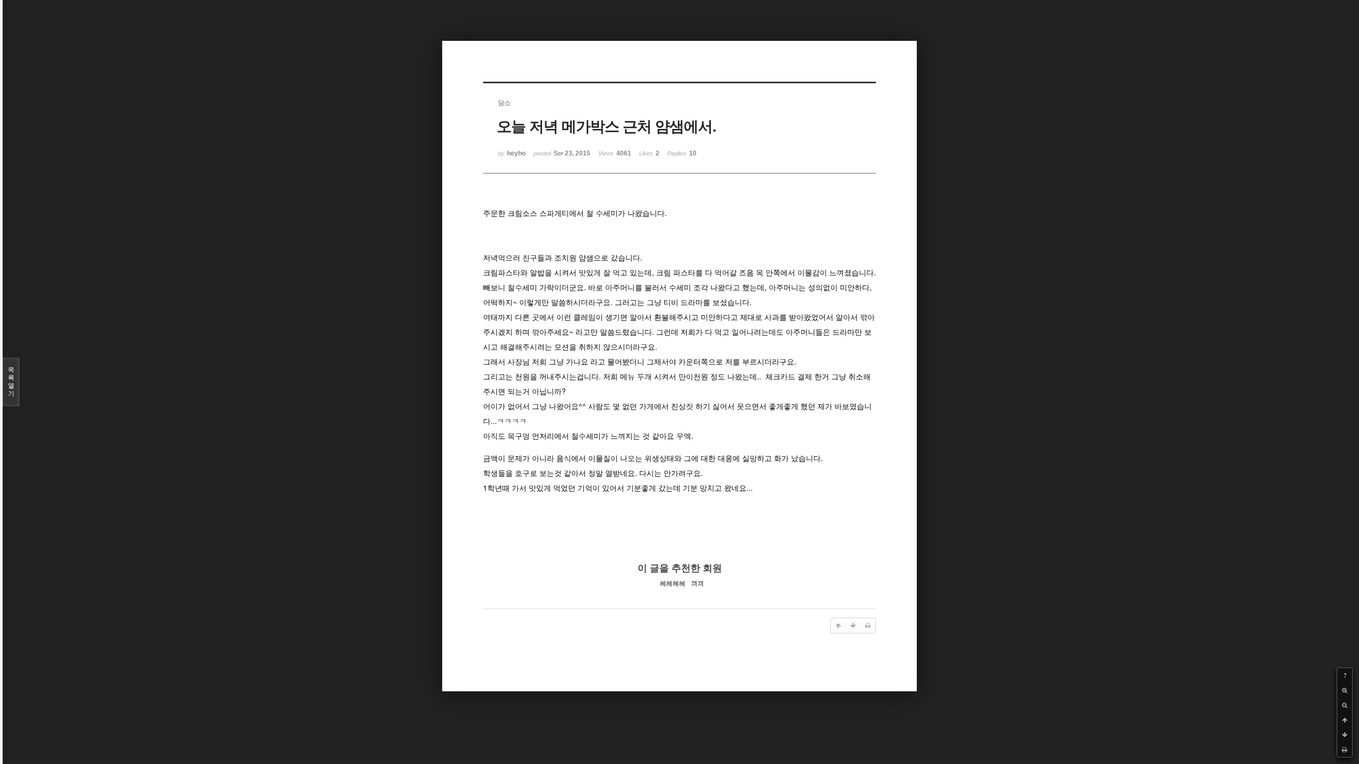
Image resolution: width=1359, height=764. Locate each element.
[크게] (1344, 690)
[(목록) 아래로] (1344, 734)
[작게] (1344, 705)
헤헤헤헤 (672, 583)
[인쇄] (1344, 749)
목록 (11, 381)
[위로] (1344, 720)
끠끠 (697, 583)
